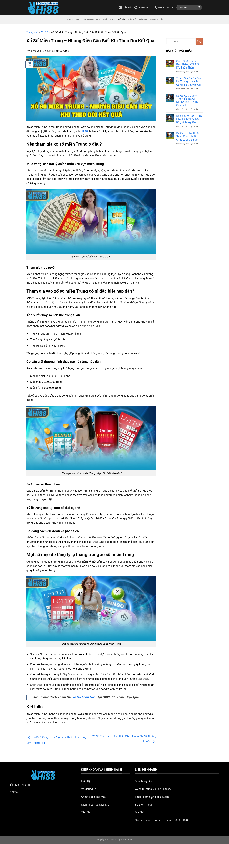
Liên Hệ (85, 781)
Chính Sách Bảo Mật (93, 797)
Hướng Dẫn (157, 19)
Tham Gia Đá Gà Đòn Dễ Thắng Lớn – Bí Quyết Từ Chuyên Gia (189, 81)
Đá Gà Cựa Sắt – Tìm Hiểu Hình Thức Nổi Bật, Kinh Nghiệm (189, 119)
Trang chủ (32, 32)
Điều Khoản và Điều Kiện (95, 804)
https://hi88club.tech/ (158, 789)
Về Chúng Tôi (89, 789)
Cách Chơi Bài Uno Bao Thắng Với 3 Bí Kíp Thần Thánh (187, 64)
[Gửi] (199, 7)
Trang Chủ (72, 19)
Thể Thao (109, 19)
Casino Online (91, 19)
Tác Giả (85, 812)
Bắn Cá (132, 19)
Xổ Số (121, 19)
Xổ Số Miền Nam (84, 697)
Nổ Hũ (143, 19)
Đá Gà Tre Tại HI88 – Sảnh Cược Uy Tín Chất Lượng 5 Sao (188, 136)
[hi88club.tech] (43, 8)
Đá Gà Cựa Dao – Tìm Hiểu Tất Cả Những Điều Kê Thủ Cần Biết (187, 100)
